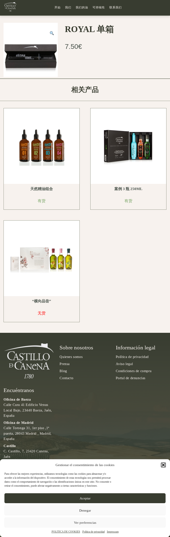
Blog (63, 371)
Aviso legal (124, 364)
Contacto (66, 378)
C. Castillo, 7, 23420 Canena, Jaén (26, 451)
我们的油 (82, 7)
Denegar (85, 510)
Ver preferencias (85, 522)
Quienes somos (71, 357)
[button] (163, 465)
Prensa (65, 364)
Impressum (113, 531)
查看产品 (43, 146)
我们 (68, 7)
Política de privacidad (93, 531)
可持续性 (99, 7)
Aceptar (85, 498)
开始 (57, 7)
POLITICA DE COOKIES (66, 531)
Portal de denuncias (130, 378)
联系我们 (115, 7)
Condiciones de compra (134, 371)
